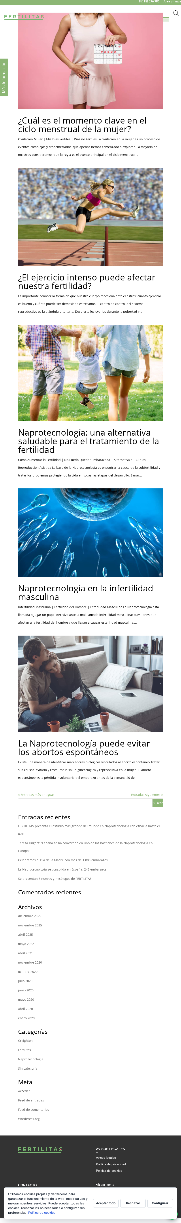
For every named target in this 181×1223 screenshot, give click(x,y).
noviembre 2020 (30, 962)
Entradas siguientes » (147, 794)
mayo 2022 (26, 944)
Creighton (25, 1040)
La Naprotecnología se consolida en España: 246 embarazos (62, 869)
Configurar (160, 1203)
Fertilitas (24, 1050)
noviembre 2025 (30, 925)
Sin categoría (27, 1068)
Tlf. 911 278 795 (149, 1)
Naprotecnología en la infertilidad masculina (85, 592)
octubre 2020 (28, 972)
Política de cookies (109, 1170)
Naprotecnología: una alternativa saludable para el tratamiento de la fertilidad (88, 440)
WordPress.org (29, 1119)
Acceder (24, 1091)
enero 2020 (26, 1018)
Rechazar (133, 1203)
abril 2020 (25, 1009)
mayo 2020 (26, 999)
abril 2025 (25, 934)
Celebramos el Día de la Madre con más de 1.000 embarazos (63, 860)
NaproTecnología (30, 1059)
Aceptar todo (106, 1203)
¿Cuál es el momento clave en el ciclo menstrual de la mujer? (82, 124)
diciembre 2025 (29, 916)
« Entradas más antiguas (36, 794)
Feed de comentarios (33, 1109)
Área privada (172, 1)
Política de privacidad (111, 1164)
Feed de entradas (31, 1100)
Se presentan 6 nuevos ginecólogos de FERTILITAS (55, 878)
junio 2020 (26, 990)
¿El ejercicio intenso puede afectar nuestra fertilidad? (86, 281)
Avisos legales (106, 1157)
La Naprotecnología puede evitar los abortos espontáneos (84, 747)
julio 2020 (25, 981)
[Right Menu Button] (167, 16)
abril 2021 (25, 953)
